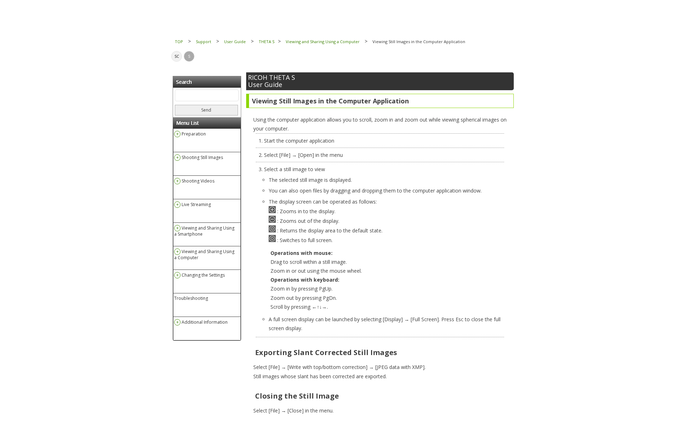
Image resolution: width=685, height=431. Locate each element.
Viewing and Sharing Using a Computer (323, 41)
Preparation (194, 134)
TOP (179, 41)
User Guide (235, 41)
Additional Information (205, 322)
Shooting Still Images (202, 157)
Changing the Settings (203, 275)
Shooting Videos (198, 181)
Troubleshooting (191, 298)
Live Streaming (196, 204)
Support (203, 41)
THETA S (266, 41)
